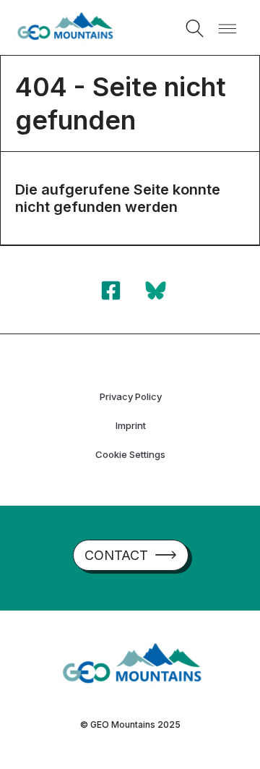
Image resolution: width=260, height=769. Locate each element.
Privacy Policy (131, 396)
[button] (195, 29)
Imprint (131, 425)
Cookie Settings (130, 454)
